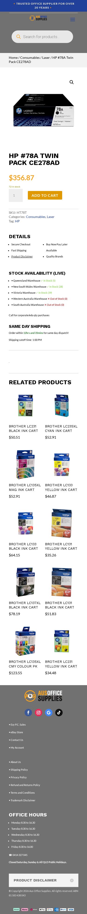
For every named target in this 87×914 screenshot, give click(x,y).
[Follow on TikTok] (59, 712)
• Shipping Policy (18, 769)
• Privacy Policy (18, 777)
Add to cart (45, 195)
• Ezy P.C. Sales (17, 724)
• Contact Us (16, 739)
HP (17, 221)
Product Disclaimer (22, 256)
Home (13, 57)
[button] (72, 82)
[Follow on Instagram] (38, 712)
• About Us (15, 761)
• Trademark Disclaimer (22, 800)
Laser (46, 57)
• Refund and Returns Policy (24, 784)
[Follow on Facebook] (28, 712)
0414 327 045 (20, 854)
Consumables (30, 57)
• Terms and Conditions (22, 792)
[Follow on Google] (48, 712)
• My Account (16, 747)
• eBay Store (16, 732)
